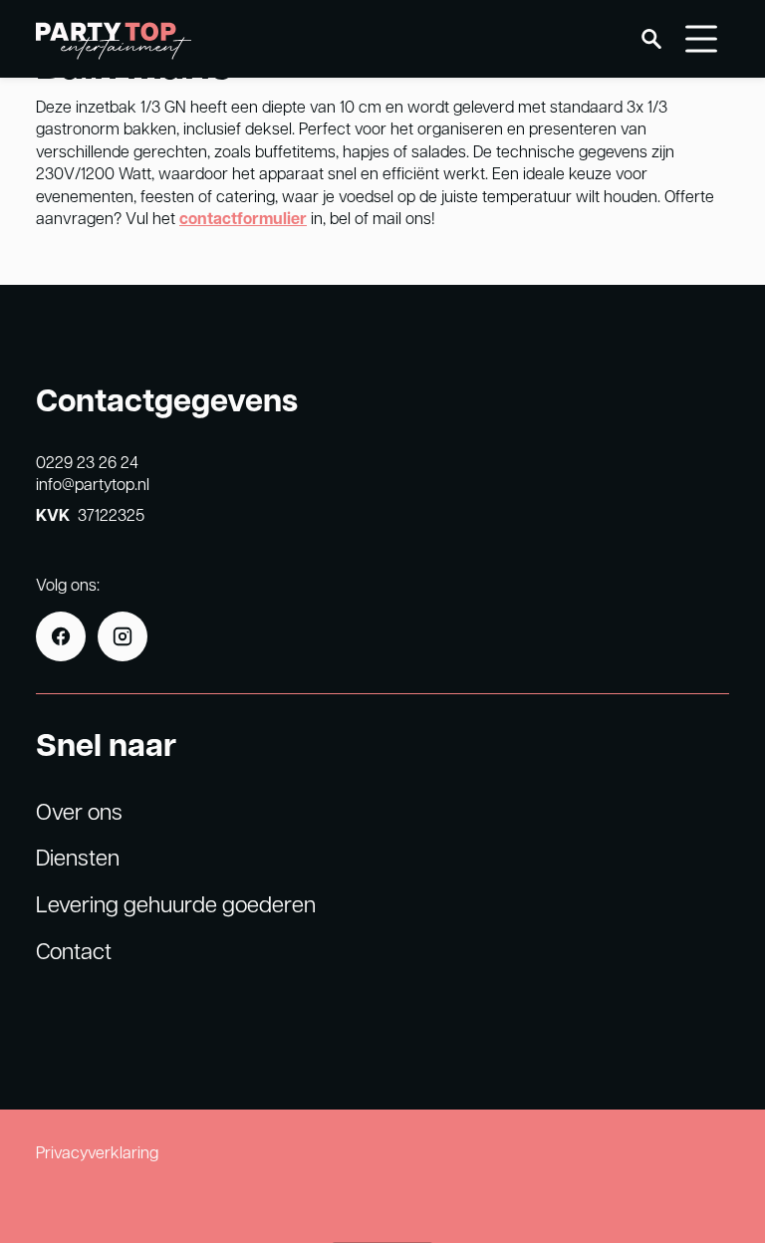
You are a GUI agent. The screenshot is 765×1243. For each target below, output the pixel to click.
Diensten (78, 856)
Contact (74, 950)
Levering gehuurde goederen (176, 903)
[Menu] (701, 39)
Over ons (79, 811)
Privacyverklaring (97, 1151)
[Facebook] (61, 636)
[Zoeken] (651, 39)
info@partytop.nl (92, 483)
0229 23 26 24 (87, 461)
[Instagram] (122, 636)
